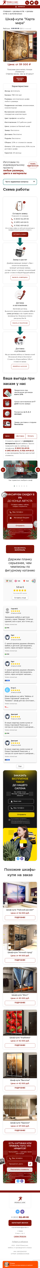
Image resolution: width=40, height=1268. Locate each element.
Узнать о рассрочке (20, 323)
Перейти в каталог (20, 366)
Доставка (20, 436)
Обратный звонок (20, 1223)
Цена (7, 436)
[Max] (21, 859)
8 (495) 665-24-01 (21, 222)
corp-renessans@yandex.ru (20, 1227)
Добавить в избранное (20, 1242)
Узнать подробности (33, 165)
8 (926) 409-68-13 (21, 226)
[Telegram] (18, 859)
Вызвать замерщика (20, 277)
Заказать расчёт (20, 79)
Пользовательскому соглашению (20, 822)
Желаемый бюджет (21, 518)
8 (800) (20, 1217)
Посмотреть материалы (20, 549)
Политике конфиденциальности (20, 821)
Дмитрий (14, 741)
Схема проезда (20, 1236)
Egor (12, 661)
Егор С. (13, 688)
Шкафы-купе (18, 11)
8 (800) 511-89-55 (21, 219)
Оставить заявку (20, 234)
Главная (7, 11)
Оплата (31, 436)
